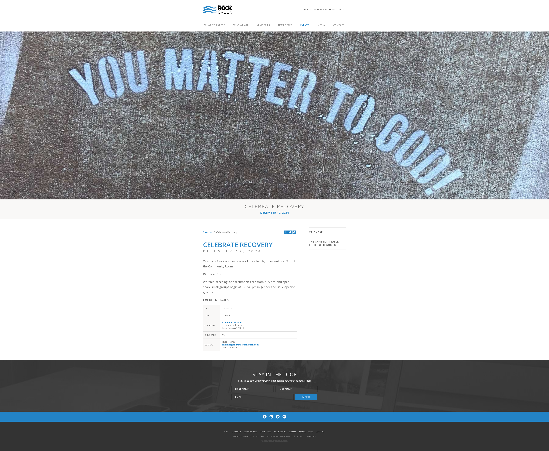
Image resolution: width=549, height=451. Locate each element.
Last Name (285, 389)
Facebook (286, 232)
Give (341, 9)
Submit (306, 397)
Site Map (300, 436)
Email (238, 397)
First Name (242, 389)
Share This (311, 436)
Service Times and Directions (319, 9)
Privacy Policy (286, 436)
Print (294, 232)
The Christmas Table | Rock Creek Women (325, 243)
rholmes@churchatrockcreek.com (240, 344)
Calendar (208, 232)
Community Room (231, 322)
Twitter (290, 232)
